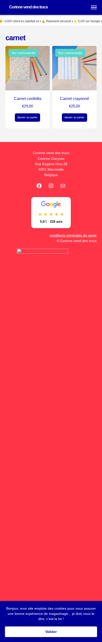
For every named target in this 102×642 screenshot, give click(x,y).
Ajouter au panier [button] (27, 117)
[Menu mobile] (93, 7)
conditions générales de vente (73, 235)
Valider (51, 632)
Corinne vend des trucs (28, 7)
